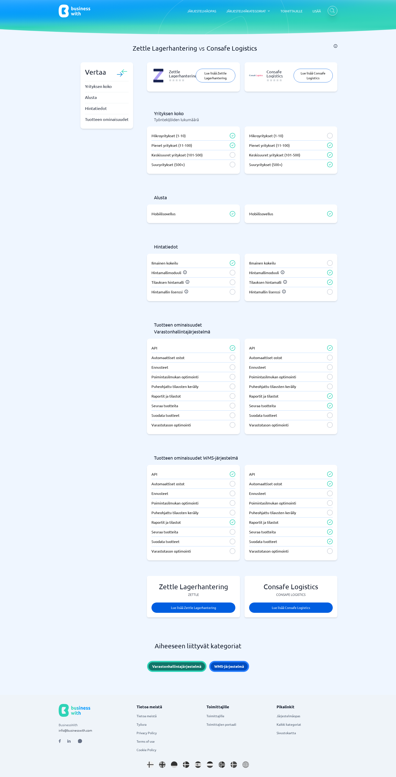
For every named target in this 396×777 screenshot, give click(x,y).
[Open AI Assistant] (80, 741)
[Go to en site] (245, 764)
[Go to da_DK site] (186, 764)
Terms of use (146, 741)
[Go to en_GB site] (162, 764)
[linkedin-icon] (69, 741)
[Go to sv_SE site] (234, 764)
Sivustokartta (286, 733)
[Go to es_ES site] (198, 764)
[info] (335, 46)
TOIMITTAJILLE (291, 11)
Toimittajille (215, 716)
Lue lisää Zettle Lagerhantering (215, 75)
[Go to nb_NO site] (222, 764)
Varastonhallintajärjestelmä (176, 666)
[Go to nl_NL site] (210, 764)
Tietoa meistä (147, 716)
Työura (141, 724)
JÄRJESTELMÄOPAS (201, 11)
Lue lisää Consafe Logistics (313, 75)
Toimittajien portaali (221, 724)
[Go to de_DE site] (174, 764)
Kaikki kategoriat (289, 724)
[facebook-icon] (60, 741)
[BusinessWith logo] (74, 11)
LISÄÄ (317, 11)
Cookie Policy (146, 750)
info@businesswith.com (75, 730)
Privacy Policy (147, 733)
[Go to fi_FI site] (150, 764)
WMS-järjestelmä (229, 666)
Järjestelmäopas (288, 716)
